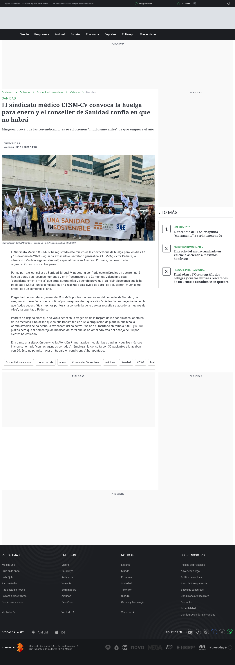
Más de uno (8, 564)
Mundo (125, 571)
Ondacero (7, 92)
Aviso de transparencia (194, 583)
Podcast (60, 34)
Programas (41, 34)
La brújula (7, 577)
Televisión (126, 589)
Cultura (125, 595)
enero (62, 362)
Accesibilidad (188, 608)
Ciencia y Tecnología (132, 602)
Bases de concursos (192, 589)
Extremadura (69, 589)
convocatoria (45, 362)
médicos (110, 362)
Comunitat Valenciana (19, 362)
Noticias (91, 92)
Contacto (186, 602)
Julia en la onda (11, 571)
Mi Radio (186, 4)
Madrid (66, 564)
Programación (145, 4)
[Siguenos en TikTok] (198, 632)
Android (42, 632)
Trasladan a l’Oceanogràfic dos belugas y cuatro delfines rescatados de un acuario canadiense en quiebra (201, 278)
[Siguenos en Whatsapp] (230, 632)
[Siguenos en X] (222, 632)
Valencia (75, 92)
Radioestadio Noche (13, 589)
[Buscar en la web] (229, 3)
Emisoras (25, 92)
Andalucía (67, 577)
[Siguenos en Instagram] (206, 632)
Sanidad (126, 362)
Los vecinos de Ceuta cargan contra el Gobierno (74, 4)
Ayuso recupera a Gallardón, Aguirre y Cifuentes (26, 4)
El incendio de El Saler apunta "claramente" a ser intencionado (198, 234)
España (75, 34)
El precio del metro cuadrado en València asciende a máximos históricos (197, 255)
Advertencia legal (190, 571)
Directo (24, 34)
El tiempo (128, 34)
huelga (154, 362)
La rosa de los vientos (14, 595)
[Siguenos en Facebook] (214, 632)
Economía (92, 34)
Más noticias (148, 34)
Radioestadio (9, 583)
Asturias (66, 595)
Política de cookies (191, 577)
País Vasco (68, 602)
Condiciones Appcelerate (195, 595)
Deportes (110, 34)
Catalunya (67, 571)
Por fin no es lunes (12, 602)
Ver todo (7, 612)
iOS (63, 632)
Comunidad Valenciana (50, 92)
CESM (140, 362)
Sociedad (126, 583)
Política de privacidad (193, 564)
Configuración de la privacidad (198, 614)
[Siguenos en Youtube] (190, 632)
